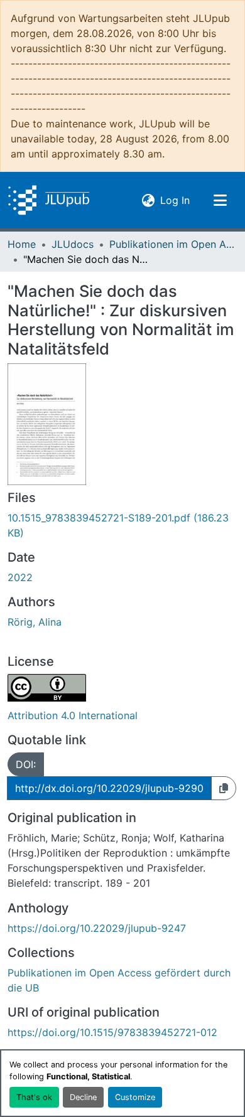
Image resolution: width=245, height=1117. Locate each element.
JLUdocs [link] (73, 244)
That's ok (34, 1097)
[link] (122, 525)
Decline (83, 1097)
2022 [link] (20, 577)
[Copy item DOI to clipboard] (223, 788)
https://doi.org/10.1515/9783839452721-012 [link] (112, 1032)
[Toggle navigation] (219, 200)
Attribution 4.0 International (73, 715)
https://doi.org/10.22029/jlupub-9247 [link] (97, 928)
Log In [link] (175, 199)
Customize (135, 1097)
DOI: (26, 764)
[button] (49, 200)
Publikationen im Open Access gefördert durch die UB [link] (172, 244)
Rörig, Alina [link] (35, 622)
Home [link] (22, 244)
